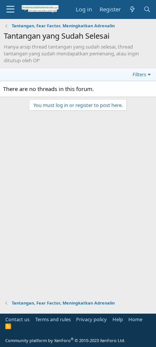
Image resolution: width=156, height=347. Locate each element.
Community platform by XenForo (65, 340)
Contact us (17, 319)
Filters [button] (139, 74)
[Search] (147, 9)
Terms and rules (53, 319)
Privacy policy (91, 319)
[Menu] (10, 9)
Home (135, 319)
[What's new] (132, 9)
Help (117, 319)
